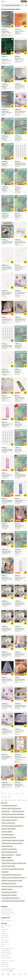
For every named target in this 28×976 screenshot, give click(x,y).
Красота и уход (4, 940)
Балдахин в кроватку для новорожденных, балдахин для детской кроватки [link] (7, 424)
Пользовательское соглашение (7, 960)
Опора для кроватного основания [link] (20, 32)
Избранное (14, 974)
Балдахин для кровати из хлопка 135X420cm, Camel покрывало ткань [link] (20, 319)
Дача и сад (3, 944)
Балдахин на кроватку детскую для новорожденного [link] (6, 398)
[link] (9, 805)
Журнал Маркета (5, 966)
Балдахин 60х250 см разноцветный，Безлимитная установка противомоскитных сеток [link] (20, 526)
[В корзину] (12, 26)
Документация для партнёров (7, 912)
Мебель (2, 927)
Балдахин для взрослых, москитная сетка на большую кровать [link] (20, 654)
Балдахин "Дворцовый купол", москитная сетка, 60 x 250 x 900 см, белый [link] (7, 680)
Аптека (2, 938)
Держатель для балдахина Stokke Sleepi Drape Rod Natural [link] (20, 757)
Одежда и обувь (4, 935)
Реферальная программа (6, 920)
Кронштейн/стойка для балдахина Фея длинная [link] (20, 242)
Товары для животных (6, 952)
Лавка (8, 974)
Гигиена (3, 931)
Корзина (19, 974)
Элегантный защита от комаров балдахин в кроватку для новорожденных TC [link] (7, 629)
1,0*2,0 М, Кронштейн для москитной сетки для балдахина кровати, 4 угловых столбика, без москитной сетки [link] (20, 112)
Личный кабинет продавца (7, 909)
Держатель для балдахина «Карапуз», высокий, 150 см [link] (6, 112)
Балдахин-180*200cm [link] (19, 730)
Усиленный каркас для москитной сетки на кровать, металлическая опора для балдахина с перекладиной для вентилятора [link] (20, 86)
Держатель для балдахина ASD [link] (18, 424)
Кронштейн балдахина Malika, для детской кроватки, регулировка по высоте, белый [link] (20, 398)
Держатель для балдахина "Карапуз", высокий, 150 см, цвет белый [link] (6, 32)
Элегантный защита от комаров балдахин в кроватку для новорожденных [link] (7, 552)
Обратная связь (4, 962)
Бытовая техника (5, 929)
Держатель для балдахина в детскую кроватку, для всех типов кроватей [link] (7, 60)
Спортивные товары (5, 950)
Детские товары (4, 955)
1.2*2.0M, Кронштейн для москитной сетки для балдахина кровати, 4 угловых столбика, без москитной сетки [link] (7, 731)
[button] (26, 5)
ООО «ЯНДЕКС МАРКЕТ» (10, 969)
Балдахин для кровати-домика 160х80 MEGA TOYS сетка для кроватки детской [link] (20, 680)
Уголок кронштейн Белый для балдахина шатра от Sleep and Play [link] (7, 242)
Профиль (25, 974)
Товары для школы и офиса (7, 948)
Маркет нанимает (5, 964)
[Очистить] (22, 5)
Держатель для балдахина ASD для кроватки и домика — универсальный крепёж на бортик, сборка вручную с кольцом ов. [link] (20, 785)
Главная (3, 974)
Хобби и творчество (5, 942)
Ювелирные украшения (6, 957)
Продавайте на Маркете (6, 910)
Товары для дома (5, 937)
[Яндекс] (11, 971)
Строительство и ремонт (6, 954)
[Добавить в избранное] (12, 12)
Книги (2, 946)
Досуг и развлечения (5, 925)
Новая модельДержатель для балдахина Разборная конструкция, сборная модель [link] (20, 475)
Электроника (4, 933)
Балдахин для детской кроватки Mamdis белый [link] (7, 785)
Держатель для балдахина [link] (5, 86)
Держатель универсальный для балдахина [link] (19, 58)
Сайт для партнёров (5, 914)
